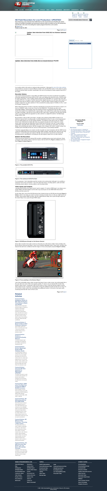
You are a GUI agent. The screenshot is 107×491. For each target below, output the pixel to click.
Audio (54, 464)
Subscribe (36, 9)
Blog (16, 466)
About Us (29, 478)
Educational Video (43, 469)
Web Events (67, 9)
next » (65, 30)
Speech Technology (82, 482)
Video (47, 9)
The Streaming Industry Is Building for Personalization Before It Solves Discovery (80, 130)
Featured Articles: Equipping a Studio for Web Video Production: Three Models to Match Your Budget (21, 301)
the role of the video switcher (59, 87)
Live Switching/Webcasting (59, 471)
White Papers (31, 467)
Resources (59, 9)
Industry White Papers (32, 469)
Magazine (18, 467)
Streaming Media (82, 464)
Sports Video (42, 473)
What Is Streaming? (31, 482)
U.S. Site (22, 9)
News (81, 40)
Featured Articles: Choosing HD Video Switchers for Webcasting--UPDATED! (20, 370)
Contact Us (29, 480)
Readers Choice (18, 476)
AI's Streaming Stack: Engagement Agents (80, 139)
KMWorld (80, 478)
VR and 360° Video (57, 473)
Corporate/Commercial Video (59, 466)
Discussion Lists (30, 473)
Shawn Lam (19, 26)
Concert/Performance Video (45, 466)
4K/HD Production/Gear (44, 464)
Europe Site (28, 9)
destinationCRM (81, 467)
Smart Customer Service (83, 480)
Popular (72, 40)
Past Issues (73, 127)
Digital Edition (19, 469)
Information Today (82, 475)
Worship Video (42, 475)
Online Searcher (81, 473)
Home (16, 9)
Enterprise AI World (82, 469)
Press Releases (18, 478)
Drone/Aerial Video (43, 468)
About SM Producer (19, 464)
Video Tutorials (18, 475)
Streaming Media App (20, 471)
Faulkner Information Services (85, 471)
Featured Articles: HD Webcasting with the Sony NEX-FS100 (20, 400)
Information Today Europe (84, 476)
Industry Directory (31, 475)
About (82, 9)
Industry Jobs (30, 476)
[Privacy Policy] (53, 489)
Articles (42, 9)
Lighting (41, 471)
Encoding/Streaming (57, 469)
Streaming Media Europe (83, 466)
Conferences (75, 9)
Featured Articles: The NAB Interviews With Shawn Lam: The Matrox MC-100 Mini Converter (21, 445)
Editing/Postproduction (58, 468)
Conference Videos (19, 473)
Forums (28, 471)
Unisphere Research (82, 484)
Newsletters (29, 464)
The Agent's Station (75, 141)
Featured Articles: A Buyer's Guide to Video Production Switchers (21, 324)
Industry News (30, 466)
